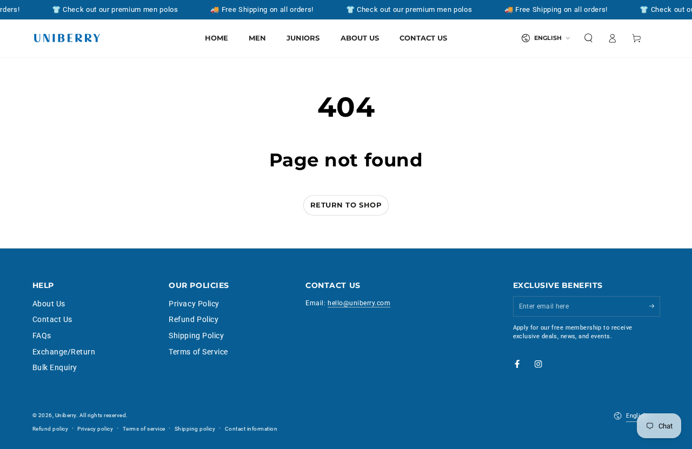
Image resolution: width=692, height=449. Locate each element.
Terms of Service (198, 351)
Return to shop (346, 204)
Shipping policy (195, 429)
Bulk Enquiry (54, 367)
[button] (589, 38)
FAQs (41, 335)
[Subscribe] (654, 306)
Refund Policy (193, 319)
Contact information (251, 429)
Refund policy (50, 429)
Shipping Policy (196, 335)
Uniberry (65, 415)
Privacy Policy (194, 303)
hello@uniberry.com (359, 303)
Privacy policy (95, 429)
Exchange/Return (64, 351)
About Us (48, 303)
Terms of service (144, 429)
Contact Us (52, 319)
